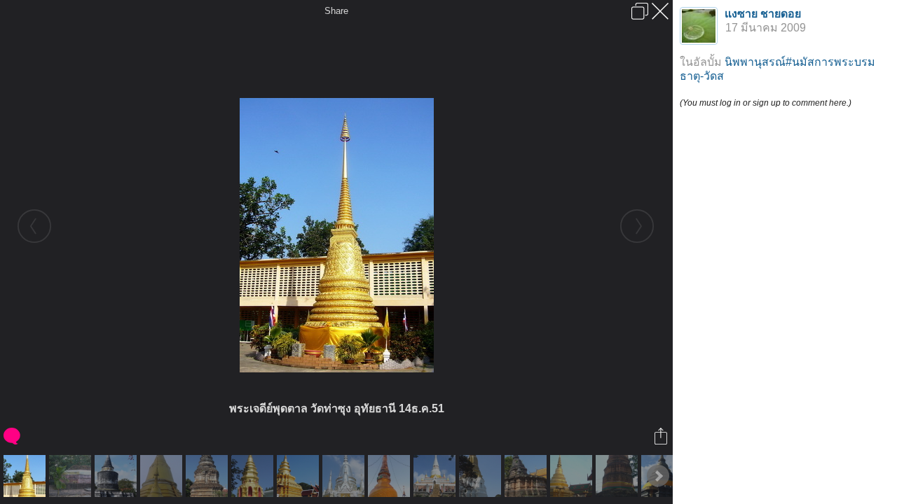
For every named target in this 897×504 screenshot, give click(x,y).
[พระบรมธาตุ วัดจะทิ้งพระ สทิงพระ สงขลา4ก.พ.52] (117, 476)
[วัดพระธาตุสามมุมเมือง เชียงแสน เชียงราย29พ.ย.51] (254, 476)
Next (658, 476)
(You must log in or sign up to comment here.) (765, 103)
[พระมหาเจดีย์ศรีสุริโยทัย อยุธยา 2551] (482, 476)
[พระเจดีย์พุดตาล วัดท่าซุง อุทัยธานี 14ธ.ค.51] (26, 476)
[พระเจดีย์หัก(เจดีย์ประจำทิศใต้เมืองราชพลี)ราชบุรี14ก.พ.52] (618, 476)
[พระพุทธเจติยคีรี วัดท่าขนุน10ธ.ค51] (163, 476)
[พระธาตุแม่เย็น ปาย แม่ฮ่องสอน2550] (390, 476)
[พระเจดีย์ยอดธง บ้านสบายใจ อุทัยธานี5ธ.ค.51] (345, 476)
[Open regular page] (639, 11)
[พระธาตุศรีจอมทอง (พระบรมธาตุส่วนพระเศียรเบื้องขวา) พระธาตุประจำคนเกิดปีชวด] (299, 476)
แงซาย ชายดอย (763, 14)
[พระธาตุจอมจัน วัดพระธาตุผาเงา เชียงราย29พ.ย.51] (72, 476)
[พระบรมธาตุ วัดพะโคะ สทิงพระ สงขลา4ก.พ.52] (436, 476)
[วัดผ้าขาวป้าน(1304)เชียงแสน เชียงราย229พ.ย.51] (208, 476)
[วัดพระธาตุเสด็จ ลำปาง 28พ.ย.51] (573, 476)
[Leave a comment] (13, 436)
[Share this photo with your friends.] (662, 436)
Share (336, 11)
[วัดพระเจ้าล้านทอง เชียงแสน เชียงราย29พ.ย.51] (527, 476)
